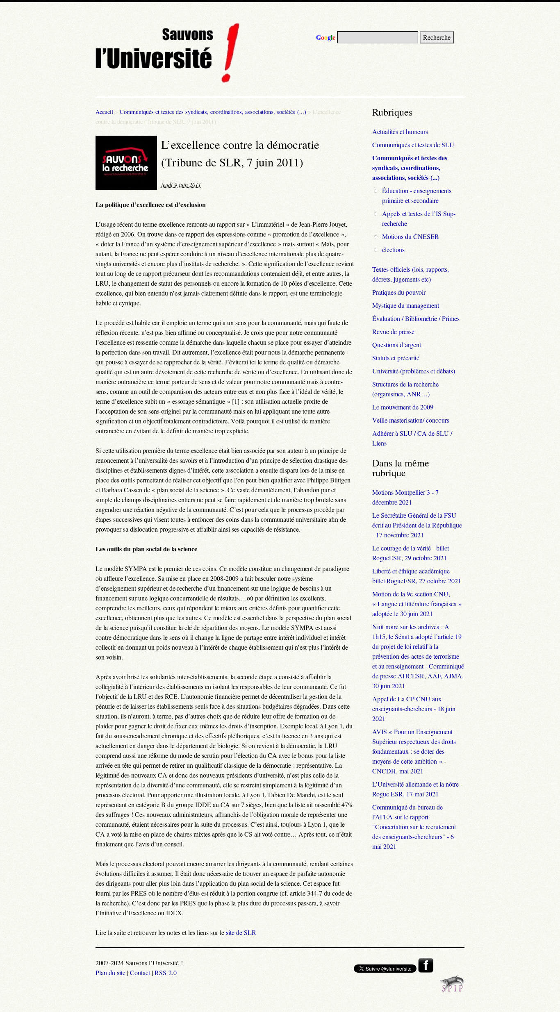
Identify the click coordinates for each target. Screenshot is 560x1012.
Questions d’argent (396, 344)
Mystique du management (405, 305)
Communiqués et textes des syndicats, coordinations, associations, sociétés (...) (213, 112)
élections (393, 249)
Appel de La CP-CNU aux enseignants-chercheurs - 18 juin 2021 (413, 708)
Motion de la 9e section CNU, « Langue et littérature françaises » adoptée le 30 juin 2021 (417, 603)
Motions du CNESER (410, 236)
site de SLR (241, 932)
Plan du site (110, 972)
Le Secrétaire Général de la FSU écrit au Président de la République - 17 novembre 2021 (417, 525)
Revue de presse (393, 331)
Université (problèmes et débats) (413, 370)
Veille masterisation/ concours (410, 420)
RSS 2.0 (166, 972)
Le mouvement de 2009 (402, 407)
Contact (140, 972)
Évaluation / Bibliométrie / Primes (416, 318)
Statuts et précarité (395, 357)
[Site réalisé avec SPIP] (452, 989)
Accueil (104, 112)
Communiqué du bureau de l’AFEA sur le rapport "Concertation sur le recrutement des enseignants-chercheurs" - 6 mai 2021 (414, 827)
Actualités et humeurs (400, 131)
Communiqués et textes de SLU (413, 144)
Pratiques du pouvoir (399, 292)
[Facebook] (425, 970)
